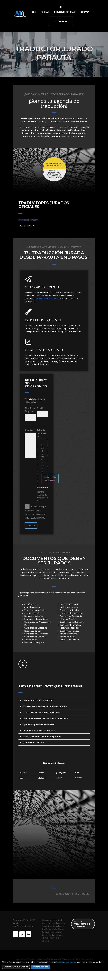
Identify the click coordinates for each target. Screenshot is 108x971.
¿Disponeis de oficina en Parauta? (39, 730)
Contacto (86, 12)
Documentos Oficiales (65, 12)
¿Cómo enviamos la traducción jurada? (41, 736)
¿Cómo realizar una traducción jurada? (41, 712)
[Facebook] (15, 934)
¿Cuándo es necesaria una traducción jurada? (44, 706)
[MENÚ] (60, 7)
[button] (54, 700)
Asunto (29, 430)
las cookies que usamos (66, 962)
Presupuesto (60, 21)
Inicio (33, 12)
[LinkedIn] (28, 934)
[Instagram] (22, 934)
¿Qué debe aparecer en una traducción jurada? (45, 718)
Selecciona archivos (50, 478)
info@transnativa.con (47, 298)
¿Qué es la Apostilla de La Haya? (38, 724)
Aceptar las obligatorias (16, 967)
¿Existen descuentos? (33, 742)
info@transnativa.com (28, 219)
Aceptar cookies (40, 967)
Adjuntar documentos (42, 433)
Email (40, 408)
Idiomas (45, 12)
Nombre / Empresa (30, 410)
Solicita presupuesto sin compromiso (82, 924)
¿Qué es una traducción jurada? (37, 700)
